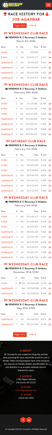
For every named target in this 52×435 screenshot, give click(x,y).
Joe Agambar (26, 20)
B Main (4, 57)
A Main (4, 52)
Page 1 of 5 (20, 26)
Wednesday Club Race (27, 33)
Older (32, 26)
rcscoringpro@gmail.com (26, 390)
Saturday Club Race (27, 141)
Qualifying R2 (7, 63)
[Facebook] (23, 420)
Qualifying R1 (7, 73)
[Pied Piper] (29, 420)
